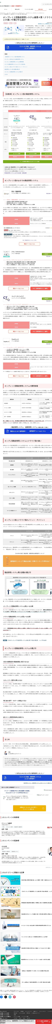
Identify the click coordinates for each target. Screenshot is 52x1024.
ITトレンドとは (16, 1011)
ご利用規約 (22, 1011)
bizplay (24, 1018)
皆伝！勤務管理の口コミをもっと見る (29, 240)
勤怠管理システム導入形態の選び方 (12, 69)
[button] (17, 153)
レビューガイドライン (28, 1011)
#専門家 (10, 23)
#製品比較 (6, 23)
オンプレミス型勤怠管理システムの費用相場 (14, 61)
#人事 (15, 23)
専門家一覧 (28, 1013)
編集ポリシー (36, 1011)
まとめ (6, 74)
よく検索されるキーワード (36, 1013)
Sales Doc (28, 1018)
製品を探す (17, 9)
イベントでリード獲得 (25, 1016)
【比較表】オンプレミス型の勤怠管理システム (15, 56)
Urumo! (20, 1018)
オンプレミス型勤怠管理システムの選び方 (14, 71)
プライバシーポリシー (42, 1011)
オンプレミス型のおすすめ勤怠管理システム (14, 59)
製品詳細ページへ (16, 156)
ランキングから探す (29, 9)
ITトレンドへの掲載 (17, 1016)
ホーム (5, 9)
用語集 (15, 1014)
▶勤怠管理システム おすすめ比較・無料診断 (16, 173)
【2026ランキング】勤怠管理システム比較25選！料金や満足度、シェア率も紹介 (27, 640)
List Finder (15, 1018)
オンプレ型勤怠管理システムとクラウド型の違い (15, 64)
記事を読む (40, 9)
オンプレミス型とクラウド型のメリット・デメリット (16, 66)
